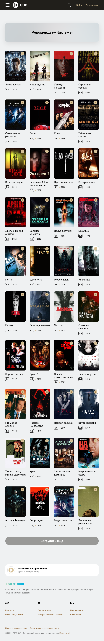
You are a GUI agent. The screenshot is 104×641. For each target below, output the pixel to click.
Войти (79, 5)
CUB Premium (76, 614)
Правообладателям (14, 614)
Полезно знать (76, 610)
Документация (44, 610)
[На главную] (20, 5)
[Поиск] (69, 5)
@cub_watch (64, 633)
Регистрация (91, 5)
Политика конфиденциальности (44, 628)
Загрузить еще (52, 541)
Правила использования (16, 628)
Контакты (9, 610)
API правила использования (50, 614)
